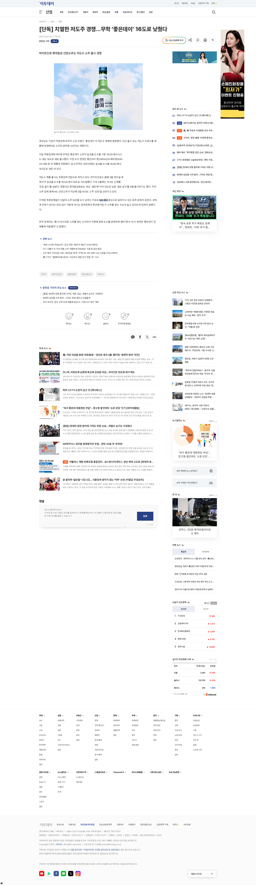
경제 (115, 715)
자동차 (85, 12)
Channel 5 (118, 772)
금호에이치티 (183, 623)
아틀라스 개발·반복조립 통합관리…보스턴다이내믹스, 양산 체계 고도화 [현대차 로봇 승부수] (113, 461)
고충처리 (120, 824)
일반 (151, 12)
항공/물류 (106, 12)
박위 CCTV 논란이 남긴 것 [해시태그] (82, 390)
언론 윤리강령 (76, 850)
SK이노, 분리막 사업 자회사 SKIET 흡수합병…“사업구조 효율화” (199, 409)
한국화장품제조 (184, 631)
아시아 (134, 740)
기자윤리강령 (88, 850)
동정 (176, 750)
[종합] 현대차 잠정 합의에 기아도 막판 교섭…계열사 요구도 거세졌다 (73, 293)
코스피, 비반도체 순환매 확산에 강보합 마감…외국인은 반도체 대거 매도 (99, 372)
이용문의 (131, 824)
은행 (59, 725)
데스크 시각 (197, 735)
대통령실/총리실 (159, 720)
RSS (213, 3)
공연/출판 (42, 797)
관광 (40, 777)
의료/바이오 (127, 12)
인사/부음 (178, 745)
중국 (133, 735)
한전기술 (181, 646)
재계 (61, 12)
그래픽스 (61, 787)
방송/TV (42, 782)
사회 (176, 715)
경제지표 (116, 725)
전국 (176, 740)
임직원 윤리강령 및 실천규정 (106, 850)
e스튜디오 (80, 777)
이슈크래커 (62, 777)
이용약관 (72, 824)
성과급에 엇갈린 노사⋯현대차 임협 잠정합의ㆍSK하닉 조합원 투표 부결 (200, 397)
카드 (59, 740)
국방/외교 (156, 730)
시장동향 (79, 720)
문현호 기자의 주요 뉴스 (55, 287)
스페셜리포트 (100, 772)
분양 (77, 735)
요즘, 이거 (61, 782)
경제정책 (116, 720)
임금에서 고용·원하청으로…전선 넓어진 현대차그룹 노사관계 (203, 182)
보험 (59, 730)
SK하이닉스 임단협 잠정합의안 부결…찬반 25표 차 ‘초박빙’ (93, 443)
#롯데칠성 (72, 274)
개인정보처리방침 (87, 824)
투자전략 (205, 552)
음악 (40, 792)
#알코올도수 (87, 274)
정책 (77, 730)
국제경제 (135, 720)
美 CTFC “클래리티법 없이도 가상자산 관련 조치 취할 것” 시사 (71, 257)
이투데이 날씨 (155, 772)
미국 (133, 730)
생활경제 (116, 730)
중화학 (95, 12)
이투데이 (42, 21)
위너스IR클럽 (137, 772)
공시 (40, 720)
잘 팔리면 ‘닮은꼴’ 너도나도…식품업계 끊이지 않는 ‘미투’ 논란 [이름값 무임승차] (103, 479)
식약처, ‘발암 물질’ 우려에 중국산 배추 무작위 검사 (203, 137)
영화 (40, 787)
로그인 (176, 3)
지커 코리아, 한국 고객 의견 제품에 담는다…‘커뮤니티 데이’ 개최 (71, 302)
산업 (49, 12)
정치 (155, 715)
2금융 (60, 735)
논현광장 (196, 725)
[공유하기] (190, 40)
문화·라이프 (44, 772)
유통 (116, 12)
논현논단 (196, 720)
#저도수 (101, 274)
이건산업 (181, 616)
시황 (40, 725)
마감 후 (196, 740)
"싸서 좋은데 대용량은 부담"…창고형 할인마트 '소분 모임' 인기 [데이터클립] (101, 408)
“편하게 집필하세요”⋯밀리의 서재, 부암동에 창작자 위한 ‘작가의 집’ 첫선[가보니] (200, 374)
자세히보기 (73, 288)
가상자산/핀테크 (64, 745)
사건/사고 (178, 730)
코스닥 (205, 609)
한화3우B (182, 639)
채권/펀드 (42, 750)
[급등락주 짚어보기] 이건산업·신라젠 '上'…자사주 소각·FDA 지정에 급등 (208, 145)
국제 (133, 715)
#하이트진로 (57, 274)
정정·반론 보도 (146, 824)
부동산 (78, 715)
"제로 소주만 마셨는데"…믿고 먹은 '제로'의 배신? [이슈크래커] (70, 244)
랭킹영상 (79, 782)
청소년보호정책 (105, 824)
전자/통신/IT (73, 12)
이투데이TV (81, 772)
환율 (40, 755)
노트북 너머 (197, 750)
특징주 (183, 552)
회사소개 (60, 824)
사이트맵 (187, 824)
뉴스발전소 (62, 772)
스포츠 (41, 802)
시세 (40, 730)
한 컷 (59, 792)
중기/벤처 (141, 12)
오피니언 (196, 715)
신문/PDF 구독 (203, 3)
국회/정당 (156, 725)
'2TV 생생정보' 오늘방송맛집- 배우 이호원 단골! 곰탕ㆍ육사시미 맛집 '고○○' (211, 160)
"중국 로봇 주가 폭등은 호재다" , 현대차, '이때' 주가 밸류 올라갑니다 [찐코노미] (194, 227)
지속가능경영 (174, 772)
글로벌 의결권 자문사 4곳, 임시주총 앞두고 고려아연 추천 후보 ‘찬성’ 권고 (199, 385)
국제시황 (42, 759)
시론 (194, 730)
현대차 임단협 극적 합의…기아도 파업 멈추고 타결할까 (66, 298)
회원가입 (185, 3)
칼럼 (194, 745)
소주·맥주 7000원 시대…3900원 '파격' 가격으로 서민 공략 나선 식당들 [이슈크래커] (80, 253)
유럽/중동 (135, 745)
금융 (59, 715)
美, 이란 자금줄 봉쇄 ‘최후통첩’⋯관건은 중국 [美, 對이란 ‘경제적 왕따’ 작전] (101, 354)
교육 (176, 725)
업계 (77, 725)
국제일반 (135, 725)
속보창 (193, 3)
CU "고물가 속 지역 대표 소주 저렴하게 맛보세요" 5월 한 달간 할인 (72, 249)
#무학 (43, 274)
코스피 (183, 609)
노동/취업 (178, 735)
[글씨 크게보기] (212, 40)
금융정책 (61, 720)
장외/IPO (42, 735)
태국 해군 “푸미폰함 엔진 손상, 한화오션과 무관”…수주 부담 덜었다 (206, 152)
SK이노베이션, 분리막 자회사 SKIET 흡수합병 (201, 123)
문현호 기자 (44, 41)
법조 (176, 720)
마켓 (41, 715)
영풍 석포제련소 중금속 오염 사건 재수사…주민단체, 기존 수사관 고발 (199, 350)
